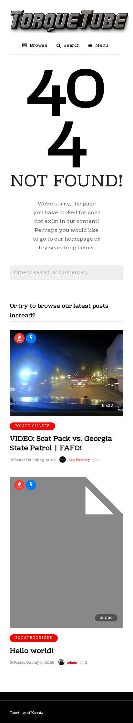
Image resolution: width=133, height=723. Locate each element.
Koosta (37, 713)
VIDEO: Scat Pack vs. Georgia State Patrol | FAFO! (61, 443)
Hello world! (32, 651)
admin (72, 662)
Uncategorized (34, 638)
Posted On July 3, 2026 (33, 663)
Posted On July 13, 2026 (34, 460)
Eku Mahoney (79, 459)
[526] (66, 415)
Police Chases (32, 426)
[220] (66, 626)
